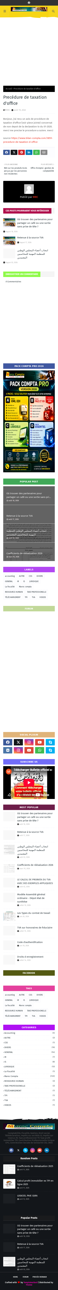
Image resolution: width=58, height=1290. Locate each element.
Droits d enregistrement (30, 956)
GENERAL (9, 581)
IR (18, 581)
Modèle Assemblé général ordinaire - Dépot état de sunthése (31, 898)
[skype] (50, 742)
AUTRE (21, 576)
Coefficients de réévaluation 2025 (35, 1166)
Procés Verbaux (40, 1277)
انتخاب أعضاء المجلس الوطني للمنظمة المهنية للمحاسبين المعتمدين (32, 254)
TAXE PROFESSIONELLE (36, 592)
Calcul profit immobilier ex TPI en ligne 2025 (35, 1182)
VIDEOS (42, 597)
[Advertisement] (29, 50)
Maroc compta (25, 587)
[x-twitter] (18, 742)
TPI (26, 597)
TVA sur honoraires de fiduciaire (34, 927)
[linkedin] (46, 1150)
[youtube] (39, 742)
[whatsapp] (39, 750)
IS (24, 581)
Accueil (9, 89)
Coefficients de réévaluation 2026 (24, 553)
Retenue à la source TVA (30, 237)
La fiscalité (10, 587)
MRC (8, 110)
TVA (33, 597)
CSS (30, 576)
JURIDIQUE (34, 581)
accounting (10, 576)
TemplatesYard (31, 1282)
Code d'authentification (30, 942)
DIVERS (40, 576)
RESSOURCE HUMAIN (14, 592)
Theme (29, 1285)
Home (15, 1277)
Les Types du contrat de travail (33, 913)
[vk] (7, 750)
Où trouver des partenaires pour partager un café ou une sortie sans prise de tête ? (35, 223)
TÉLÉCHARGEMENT (12, 597)
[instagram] (29, 742)
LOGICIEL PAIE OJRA (27, 1195)
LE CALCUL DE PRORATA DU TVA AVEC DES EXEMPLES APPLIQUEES (35, 881)
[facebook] (29, 3)
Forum (26, 1277)
